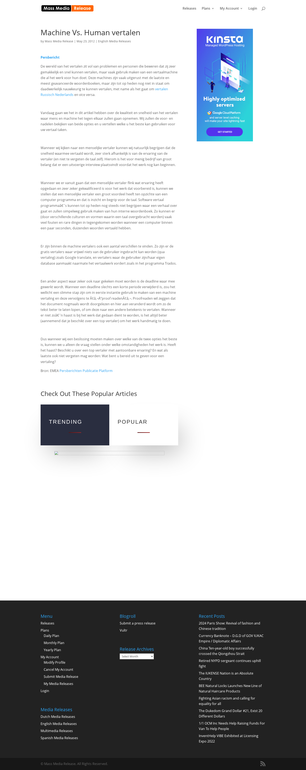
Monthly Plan (54, 643)
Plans (206, 9)
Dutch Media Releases (58, 716)
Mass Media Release (59, 41)
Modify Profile (54, 662)
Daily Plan (51, 635)
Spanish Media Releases (59, 738)
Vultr (123, 630)
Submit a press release (137, 623)
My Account (229, 9)
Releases (189, 9)
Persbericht (50, 57)
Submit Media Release (61, 676)
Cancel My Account (58, 669)
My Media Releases (58, 683)
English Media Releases (114, 41)
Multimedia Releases (57, 731)
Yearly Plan (52, 650)
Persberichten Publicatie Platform (86, 370)
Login (252, 9)
